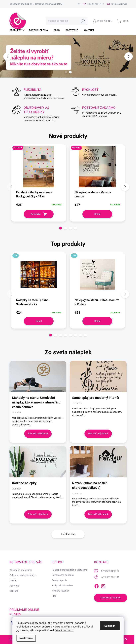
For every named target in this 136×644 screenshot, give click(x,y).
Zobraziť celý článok (38, 433)
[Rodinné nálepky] (38, 461)
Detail (97, 214)
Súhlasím (109, 625)
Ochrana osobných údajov (48, 4)
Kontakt (13, 591)
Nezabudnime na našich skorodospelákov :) (89, 485)
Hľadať (82, 20)
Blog (54, 596)
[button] (5, 56)
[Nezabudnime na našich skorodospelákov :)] (98, 461)
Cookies (13, 580)
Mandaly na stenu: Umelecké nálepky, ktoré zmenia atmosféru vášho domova (36, 402)
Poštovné (14, 585)
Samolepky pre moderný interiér (95, 398)
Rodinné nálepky (24, 483)
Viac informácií (64, 630)
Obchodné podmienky (20, 4)
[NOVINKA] (39, 168)
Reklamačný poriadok (63, 575)
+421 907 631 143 (110, 577)
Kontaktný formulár (111, 597)
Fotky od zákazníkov (62, 585)
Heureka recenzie (60, 590)
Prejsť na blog (68, 534)
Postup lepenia (59, 580)
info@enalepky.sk (110, 570)
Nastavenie (26, 638)
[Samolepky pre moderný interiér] (98, 376)
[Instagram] (103, 585)
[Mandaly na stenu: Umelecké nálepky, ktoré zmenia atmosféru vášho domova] (38, 376)
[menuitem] (17, 30)
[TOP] (39, 276)
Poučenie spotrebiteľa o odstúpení (69, 570)
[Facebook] (96, 585)
